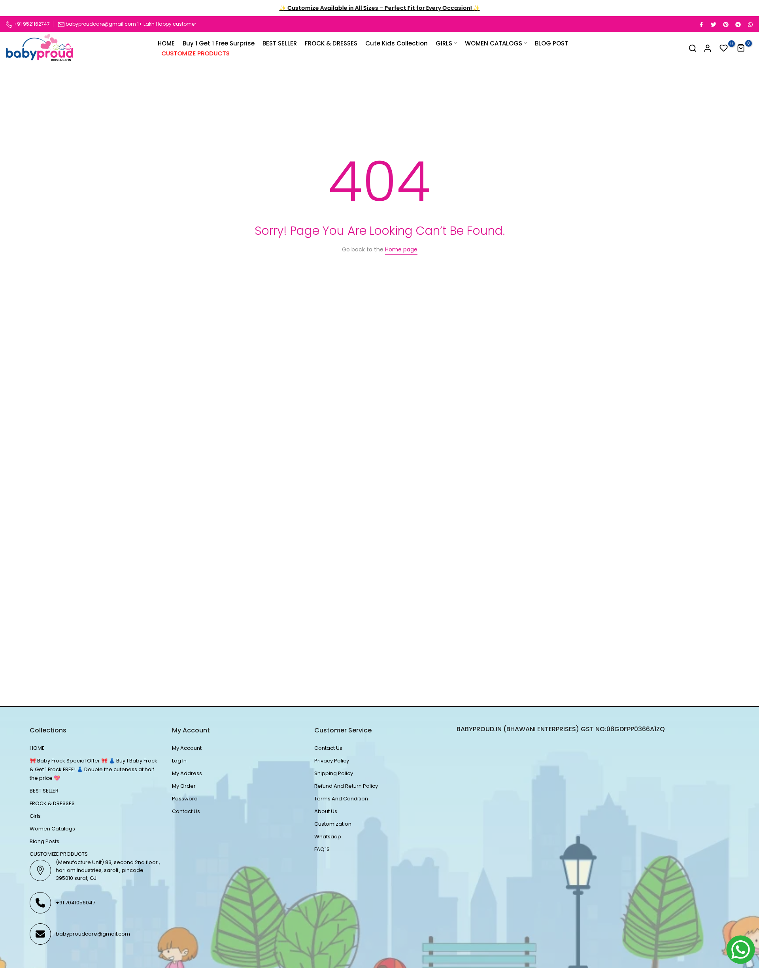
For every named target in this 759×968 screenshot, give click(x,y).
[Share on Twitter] (713, 24)
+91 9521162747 (31, 24)
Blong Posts (44, 841)
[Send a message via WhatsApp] (740, 949)
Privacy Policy (331, 760)
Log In (179, 760)
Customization (332, 824)
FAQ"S (322, 849)
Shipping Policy (333, 773)
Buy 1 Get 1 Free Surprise (219, 43)
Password (185, 798)
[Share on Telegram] (737, 24)
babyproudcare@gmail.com (101, 24)
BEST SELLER (279, 43)
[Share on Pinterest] (725, 24)
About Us (325, 811)
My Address (187, 773)
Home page (401, 249)
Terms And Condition (341, 798)
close (16, 8)
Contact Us (186, 811)
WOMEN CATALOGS (493, 43)
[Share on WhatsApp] (750, 24)
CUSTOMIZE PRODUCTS (195, 53)
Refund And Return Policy (346, 786)
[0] (723, 48)
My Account (187, 748)
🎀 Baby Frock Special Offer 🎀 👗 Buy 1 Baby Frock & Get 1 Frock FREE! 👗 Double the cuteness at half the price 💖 (93, 769)
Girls (35, 816)
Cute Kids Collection (396, 43)
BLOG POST (551, 43)
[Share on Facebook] (701, 24)
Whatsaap (327, 836)
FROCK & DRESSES (331, 43)
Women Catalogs (52, 828)
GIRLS (444, 43)
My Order (184, 786)
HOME (166, 43)
